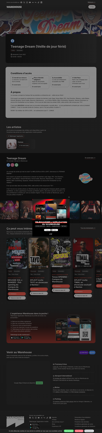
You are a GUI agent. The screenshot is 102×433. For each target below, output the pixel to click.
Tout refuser (79, 431)
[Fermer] (69, 197)
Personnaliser (89, 431)
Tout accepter (69, 431)
